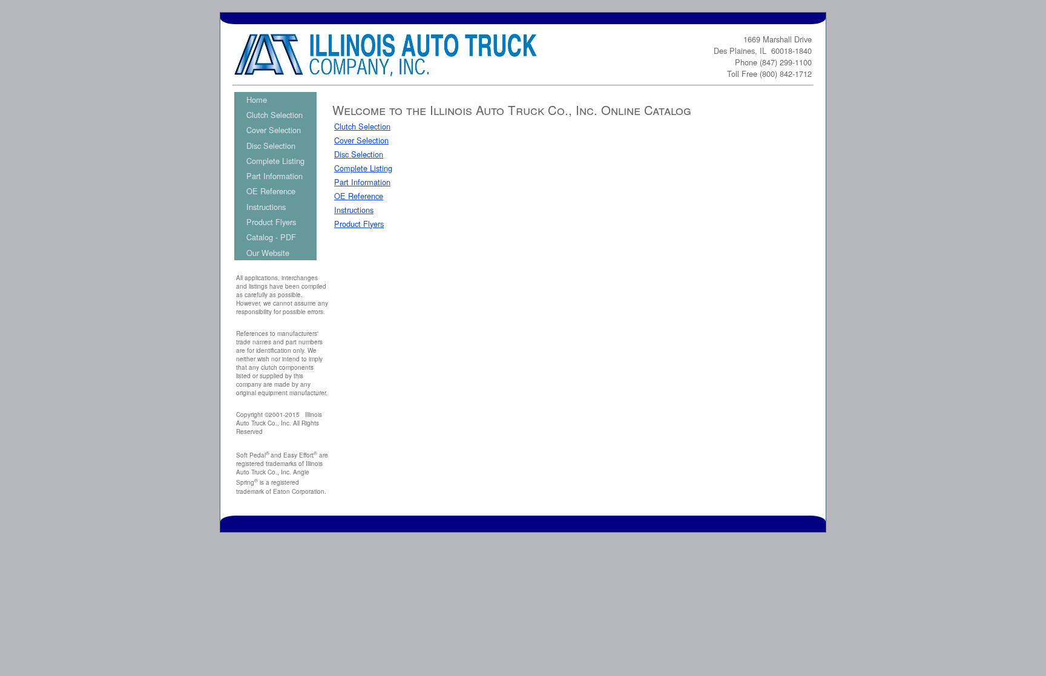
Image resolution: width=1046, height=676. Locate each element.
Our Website (267, 252)
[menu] (275, 176)
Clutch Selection (274, 114)
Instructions (266, 206)
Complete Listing (275, 160)
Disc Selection (270, 145)
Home (256, 99)
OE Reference (270, 191)
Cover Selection (273, 130)
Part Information (274, 176)
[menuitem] (275, 99)
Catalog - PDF (271, 237)
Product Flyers (271, 222)
